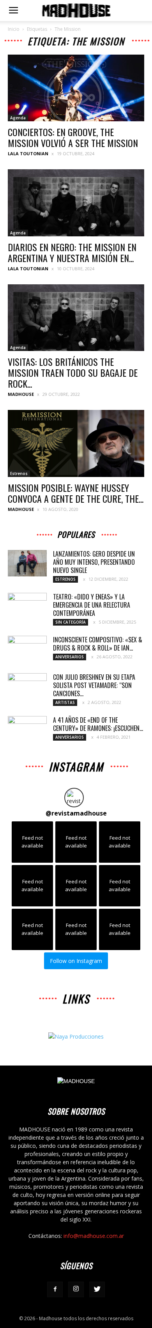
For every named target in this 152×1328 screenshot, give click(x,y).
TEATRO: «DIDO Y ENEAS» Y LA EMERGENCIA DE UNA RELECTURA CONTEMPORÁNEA (91, 605)
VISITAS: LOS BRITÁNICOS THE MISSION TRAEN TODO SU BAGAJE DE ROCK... (73, 372)
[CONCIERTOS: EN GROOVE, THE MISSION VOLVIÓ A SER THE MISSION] (76, 88)
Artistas (65, 702)
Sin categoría (70, 622)
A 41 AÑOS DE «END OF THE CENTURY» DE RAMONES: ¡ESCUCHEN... (98, 724)
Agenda (18, 118)
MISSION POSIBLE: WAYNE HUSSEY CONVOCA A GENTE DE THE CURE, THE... (75, 492)
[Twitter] (97, 1289)
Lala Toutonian (28, 153)
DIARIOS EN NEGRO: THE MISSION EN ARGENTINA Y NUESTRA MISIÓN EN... (72, 252)
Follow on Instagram (76, 961)
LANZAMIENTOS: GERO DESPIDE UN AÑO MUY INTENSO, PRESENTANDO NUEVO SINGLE (94, 562)
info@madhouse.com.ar (94, 1235)
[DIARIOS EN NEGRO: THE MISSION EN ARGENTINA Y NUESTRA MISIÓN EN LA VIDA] (76, 202)
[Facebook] (55, 1289)
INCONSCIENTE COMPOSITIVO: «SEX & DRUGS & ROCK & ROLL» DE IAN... (97, 643)
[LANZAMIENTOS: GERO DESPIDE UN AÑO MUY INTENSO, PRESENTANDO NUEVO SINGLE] (27, 563)
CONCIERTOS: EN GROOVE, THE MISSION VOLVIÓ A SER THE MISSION (73, 137)
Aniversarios (69, 657)
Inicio (13, 29)
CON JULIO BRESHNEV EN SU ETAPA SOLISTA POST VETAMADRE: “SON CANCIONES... (94, 685)
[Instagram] (76, 1289)
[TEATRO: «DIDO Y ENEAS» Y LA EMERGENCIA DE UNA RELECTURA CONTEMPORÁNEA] (27, 606)
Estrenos (19, 473)
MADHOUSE (21, 394)
